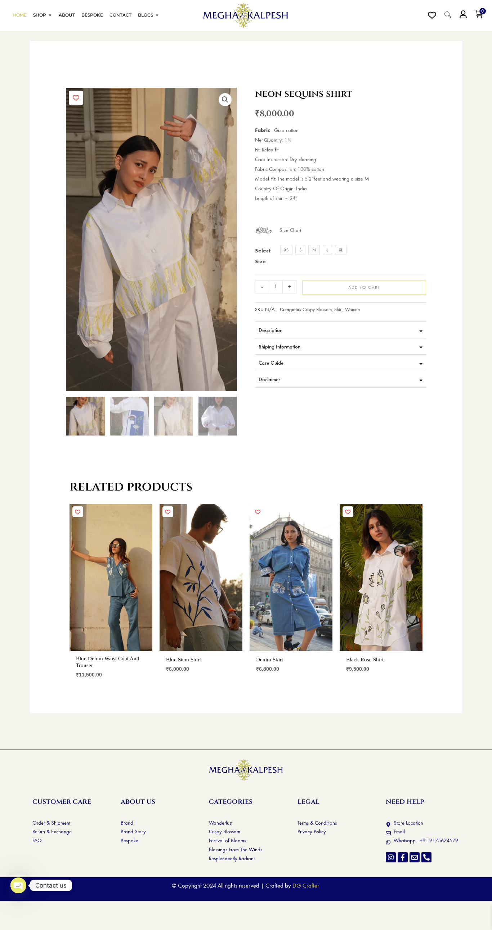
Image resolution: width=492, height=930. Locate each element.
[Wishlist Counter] (432, 15)
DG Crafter (305, 885)
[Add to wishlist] (76, 98)
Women (352, 309)
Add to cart (364, 287)
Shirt (338, 309)
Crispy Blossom (317, 309)
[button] (225, 99)
